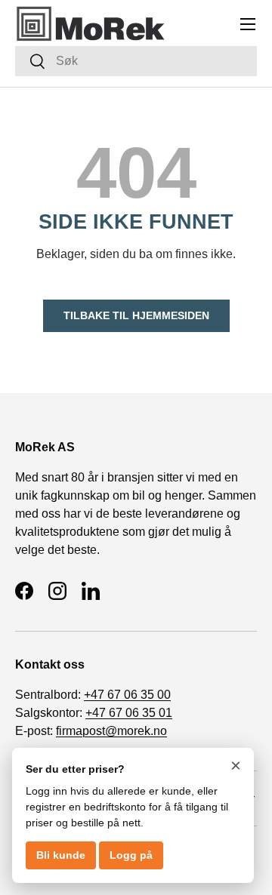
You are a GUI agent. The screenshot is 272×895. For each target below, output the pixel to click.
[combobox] (136, 61)
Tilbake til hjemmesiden (136, 315)
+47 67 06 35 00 (127, 694)
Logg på (131, 855)
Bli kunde (60, 855)
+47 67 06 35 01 (128, 712)
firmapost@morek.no (111, 730)
